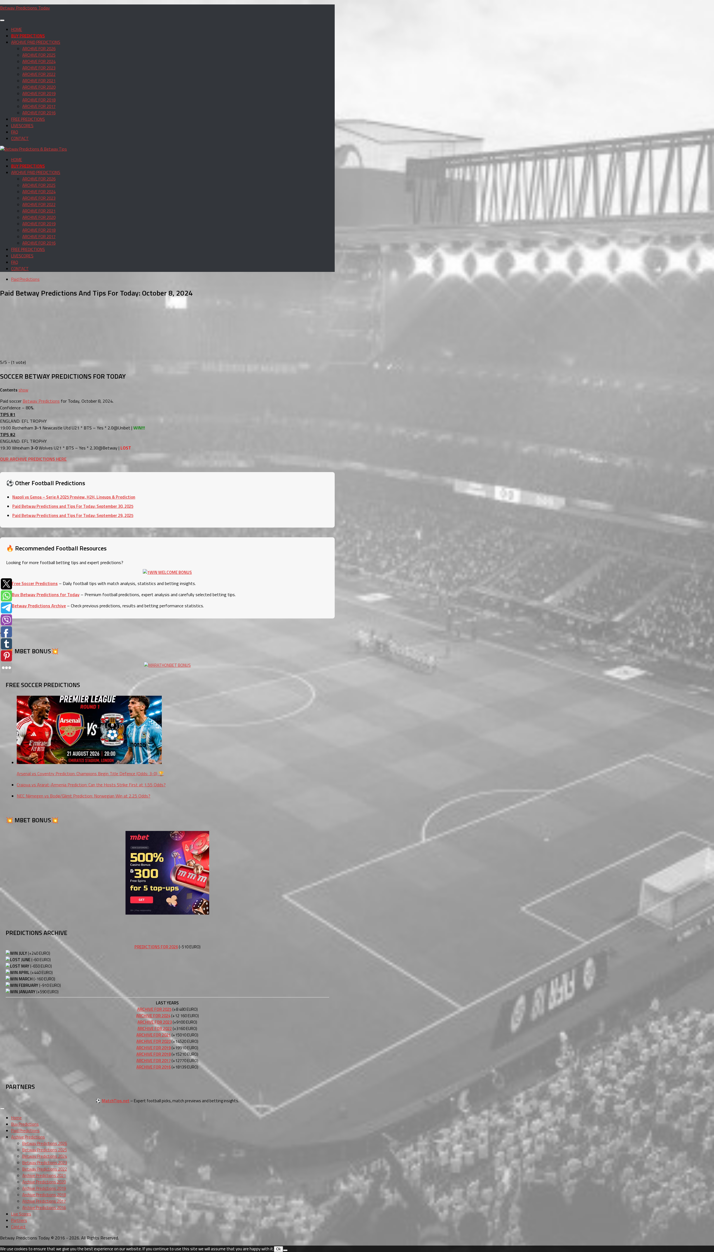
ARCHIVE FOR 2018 (39, 100)
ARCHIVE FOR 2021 (39, 81)
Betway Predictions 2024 (44, 1156)
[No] (285, 1250)
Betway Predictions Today (25, 7)
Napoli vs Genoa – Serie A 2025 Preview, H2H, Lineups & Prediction (73, 497)
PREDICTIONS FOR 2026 (156, 947)
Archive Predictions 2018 (44, 1194)
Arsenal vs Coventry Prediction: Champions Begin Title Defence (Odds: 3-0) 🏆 (90, 773)
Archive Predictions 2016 (44, 1207)
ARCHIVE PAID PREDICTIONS (35, 42)
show (23, 390)
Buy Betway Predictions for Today (45, 594)
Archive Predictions (28, 1137)
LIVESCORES (22, 125)
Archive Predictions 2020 (44, 1182)
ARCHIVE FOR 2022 (39, 74)
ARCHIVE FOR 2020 (39, 87)
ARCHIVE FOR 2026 (39, 48)
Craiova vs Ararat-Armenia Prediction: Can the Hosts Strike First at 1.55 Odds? (91, 784)
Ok (278, 1249)
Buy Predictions (25, 1124)
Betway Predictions (41, 401)
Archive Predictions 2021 (44, 1175)
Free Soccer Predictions (35, 583)
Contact (18, 1227)
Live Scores (21, 1214)
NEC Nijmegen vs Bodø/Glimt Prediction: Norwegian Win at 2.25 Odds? (83, 795)
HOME (16, 29)
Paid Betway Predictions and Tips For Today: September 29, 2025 (72, 515)
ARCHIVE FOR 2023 (39, 68)
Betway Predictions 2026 (44, 1143)
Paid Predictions (25, 279)
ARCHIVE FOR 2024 (39, 61)
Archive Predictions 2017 (44, 1201)
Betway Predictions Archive (39, 605)
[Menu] (2, 20)
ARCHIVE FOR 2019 (39, 93)
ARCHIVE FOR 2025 (39, 55)
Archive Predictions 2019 (44, 1188)
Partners (19, 1220)
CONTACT (20, 138)
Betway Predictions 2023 (44, 1162)
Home (16, 1118)
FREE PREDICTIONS (28, 119)
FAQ (14, 132)
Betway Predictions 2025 (44, 1150)
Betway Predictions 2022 (44, 1169)
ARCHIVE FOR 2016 (39, 113)
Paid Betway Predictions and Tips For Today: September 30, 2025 (72, 506)
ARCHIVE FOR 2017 (39, 106)
